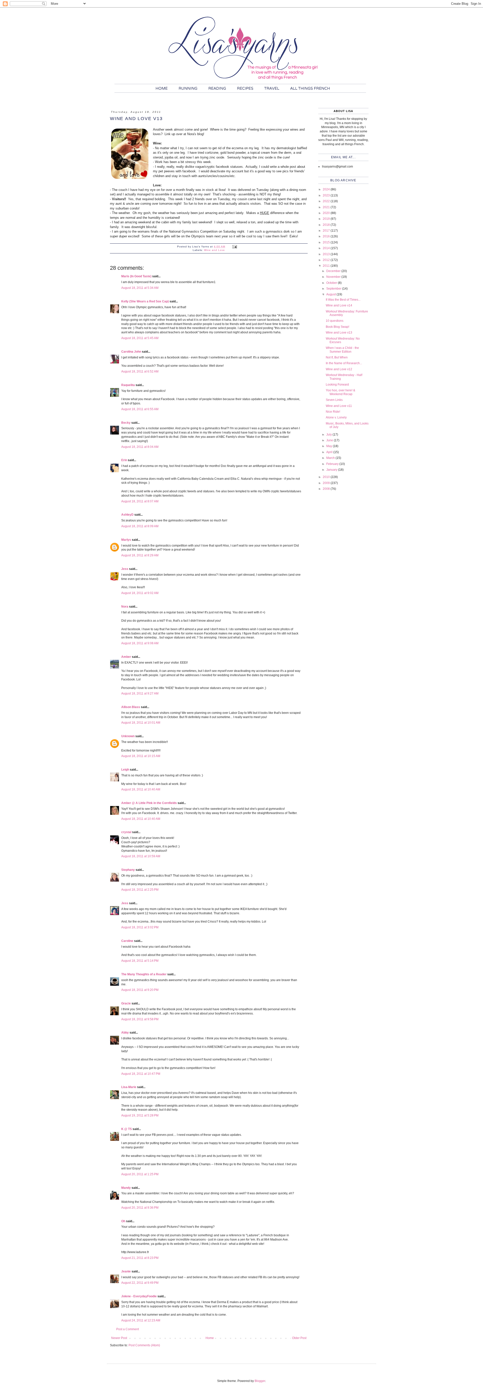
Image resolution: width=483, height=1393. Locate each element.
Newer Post (119, 1338)
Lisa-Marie (128, 1087)
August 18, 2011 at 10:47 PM (140, 1074)
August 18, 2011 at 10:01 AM (140, 722)
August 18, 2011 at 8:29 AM (139, 555)
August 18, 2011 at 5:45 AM (139, 338)
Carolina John (131, 351)
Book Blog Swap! (337, 327)
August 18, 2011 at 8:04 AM (139, 447)
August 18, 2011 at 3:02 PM (139, 927)
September (334, 288)
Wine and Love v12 (339, 369)
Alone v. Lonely (336, 417)
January (332, 469)
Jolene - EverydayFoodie (139, 1296)
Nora (124, 606)
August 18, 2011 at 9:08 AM (139, 643)
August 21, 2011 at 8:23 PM (139, 1258)
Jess (124, 569)
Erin (124, 460)
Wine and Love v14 (339, 305)
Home (210, 1338)
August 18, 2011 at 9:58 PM (139, 1019)
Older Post (299, 1338)
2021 (327, 207)
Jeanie (126, 1271)
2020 (327, 213)
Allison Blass (130, 707)
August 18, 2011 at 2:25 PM (139, 889)
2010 (327, 477)
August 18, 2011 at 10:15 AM (140, 756)
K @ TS (126, 1129)
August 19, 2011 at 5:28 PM (139, 1115)
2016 (327, 236)
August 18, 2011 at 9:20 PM (139, 990)
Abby (125, 1032)
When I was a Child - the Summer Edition (342, 349)
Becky (126, 422)
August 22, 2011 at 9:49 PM (139, 1282)
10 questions (334, 321)
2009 (327, 483)
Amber (126, 657)
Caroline (127, 941)
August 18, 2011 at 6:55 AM (139, 409)
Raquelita (128, 385)
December (333, 271)
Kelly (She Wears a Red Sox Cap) (145, 301)
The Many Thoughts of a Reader (144, 974)
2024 (327, 189)
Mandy (126, 1188)
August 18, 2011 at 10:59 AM (140, 856)
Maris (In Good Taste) (136, 276)
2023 (327, 195)
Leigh (125, 769)
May (329, 446)
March (331, 458)
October (332, 283)
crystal (126, 832)
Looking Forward (337, 384)
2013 (327, 254)
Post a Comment (127, 1329)
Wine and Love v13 (339, 332)
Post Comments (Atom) (144, 1345)
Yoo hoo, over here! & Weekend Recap (340, 392)
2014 (327, 248)
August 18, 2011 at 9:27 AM (139, 693)
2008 (327, 489)
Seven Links (334, 400)
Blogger (260, 1381)
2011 (327, 265)
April (329, 452)
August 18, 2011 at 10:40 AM (140, 789)
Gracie (126, 1003)
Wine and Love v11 (339, 406)
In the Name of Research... (344, 363)
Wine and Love (214, 250)
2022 (327, 201)
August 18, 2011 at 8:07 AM (139, 501)
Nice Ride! (333, 411)
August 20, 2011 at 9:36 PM (139, 1207)
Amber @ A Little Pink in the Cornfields (149, 803)
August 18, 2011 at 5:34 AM (139, 288)
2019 (327, 219)
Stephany (128, 870)
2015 (327, 242)
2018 (327, 225)
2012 (327, 260)
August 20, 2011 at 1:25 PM (139, 1174)
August (331, 294)
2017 (327, 230)
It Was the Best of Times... (343, 299)
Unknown (128, 736)
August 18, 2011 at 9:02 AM (139, 593)
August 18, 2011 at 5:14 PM (139, 960)
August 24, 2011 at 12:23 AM (140, 1320)
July (329, 434)
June (330, 440)
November (333, 277)
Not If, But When (337, 357)
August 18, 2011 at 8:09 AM (139, 526)
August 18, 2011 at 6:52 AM (139, 371)
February (332, 464)
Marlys (126, 540)
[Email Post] (234, 246)
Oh (123, 1221)
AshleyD (127, 514)
